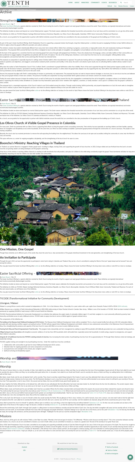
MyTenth (110, 6)
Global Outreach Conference (15, 429)
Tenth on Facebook (112, 447)
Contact (132, 6)
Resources (113, 2)
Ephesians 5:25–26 (95, 403)
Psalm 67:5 (92, 431)
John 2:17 (93, 393)
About (77, 2)
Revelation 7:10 (113, 410)
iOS (24, 450)
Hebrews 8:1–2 (55, 405)
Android (24, 447)
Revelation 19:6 (87, 412)
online (37, 90)
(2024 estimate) (122, 306)
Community (95, 2)
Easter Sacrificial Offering (10, 26)
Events (104, 2)
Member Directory (123, 6)
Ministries (85, 2)
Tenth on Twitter (112, 450)
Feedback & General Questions (68, 449)
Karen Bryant (6, 24)
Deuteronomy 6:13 (59, 391)
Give (115, 6)
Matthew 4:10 (46, 391)
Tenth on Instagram (112, 453)
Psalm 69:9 (102, 393)
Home (70, 2)
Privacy (79, 459)
